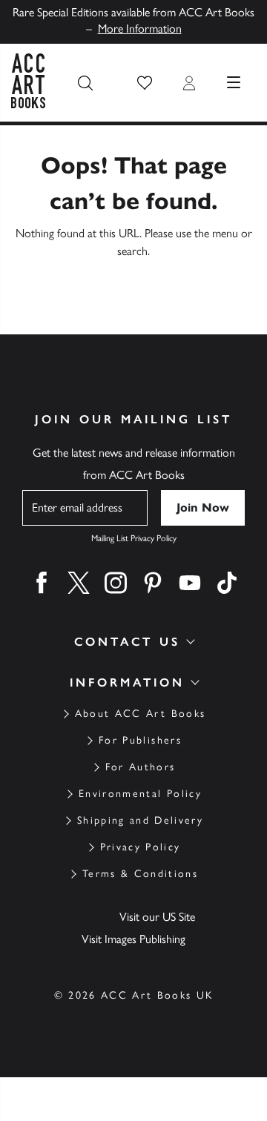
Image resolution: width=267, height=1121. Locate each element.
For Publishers (140, 740)
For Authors (140, 767)
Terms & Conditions (140, 873)
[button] (144, 83)
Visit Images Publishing (133, 939)
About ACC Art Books (140, 713)
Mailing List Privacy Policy (134, 538)
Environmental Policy (140, 793)
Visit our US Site (157, 917)
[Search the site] (85, 83)
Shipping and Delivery (140, 820)
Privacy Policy (140, 847)
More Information (140, 29)
